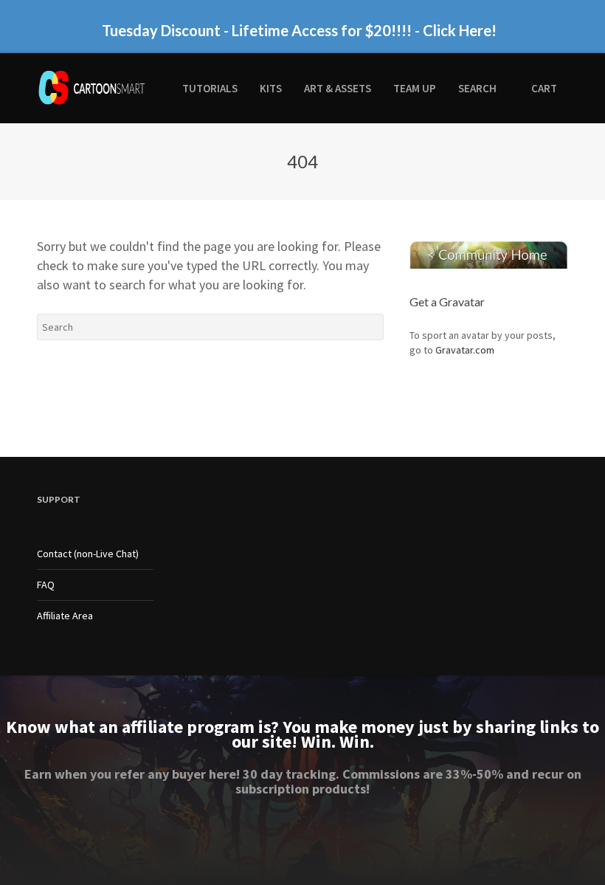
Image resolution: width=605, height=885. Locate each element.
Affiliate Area (65, 615)
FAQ (46, 584)
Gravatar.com (464, 350)
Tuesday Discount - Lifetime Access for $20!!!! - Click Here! (299, 30)
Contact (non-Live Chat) (88, 553)
